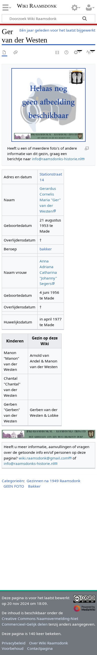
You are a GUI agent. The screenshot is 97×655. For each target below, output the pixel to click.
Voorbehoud (12, 648)
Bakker (34, 486)
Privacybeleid (13, 642)
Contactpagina (40, 648)
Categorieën (13, 480)
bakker (46, 248)
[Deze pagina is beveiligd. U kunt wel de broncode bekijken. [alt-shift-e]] (57, 53)
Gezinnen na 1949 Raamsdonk (53, 480)
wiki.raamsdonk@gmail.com (43, 458)
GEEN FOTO (13, 486)
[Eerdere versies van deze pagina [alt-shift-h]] (66, 53)
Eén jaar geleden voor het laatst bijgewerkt (57, 30)
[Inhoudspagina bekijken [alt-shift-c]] (4, 53)
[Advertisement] (48, 540)
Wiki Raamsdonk (37, 6)
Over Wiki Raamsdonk (48, 642)
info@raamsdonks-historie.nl (56, 159)
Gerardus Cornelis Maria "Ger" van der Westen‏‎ (50, 199)
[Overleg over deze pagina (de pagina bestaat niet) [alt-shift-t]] (15, 53)
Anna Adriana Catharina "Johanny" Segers (48, 272)
